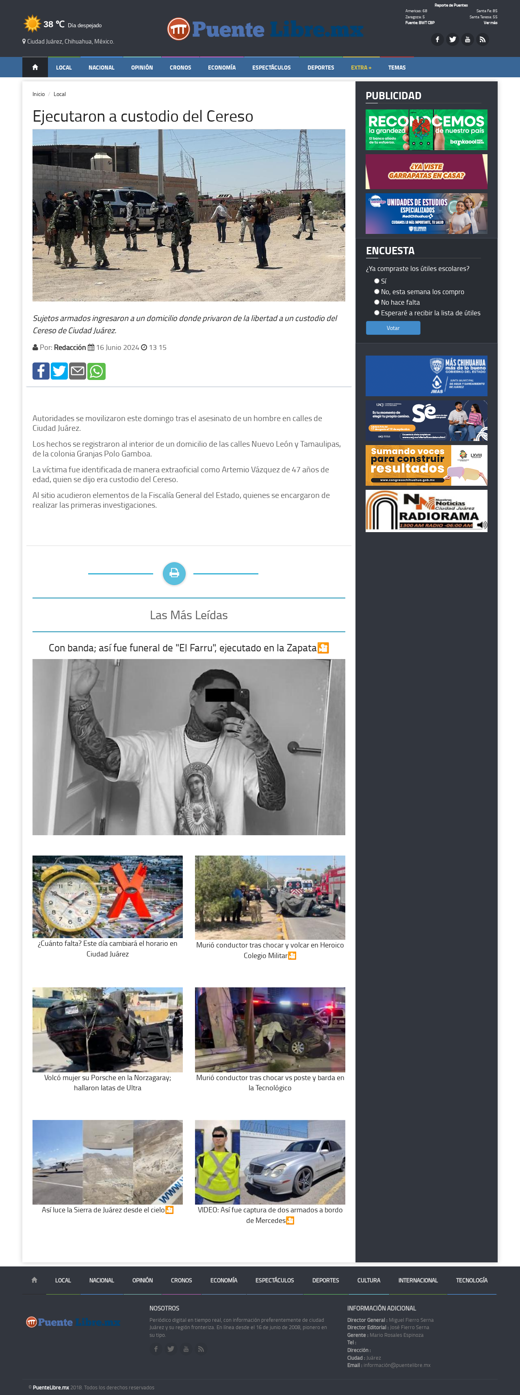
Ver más (491, 22)
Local (64, 67)
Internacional (418, 1280)
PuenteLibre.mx (51, 1387)
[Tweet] (59, 370)
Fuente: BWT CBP (420, 22)
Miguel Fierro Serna (390, 1319)
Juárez (364, 1357)
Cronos (180, 67)
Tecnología (472, 1280)
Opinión (142, 67)
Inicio (38, 94)
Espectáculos (271, 67)
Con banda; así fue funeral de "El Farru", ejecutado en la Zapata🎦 (189, 647)
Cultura (369, 1280)
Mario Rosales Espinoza (385, 1334)
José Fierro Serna (388, 1327)
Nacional (102, 67)
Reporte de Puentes (451, 5)
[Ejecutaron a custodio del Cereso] (41, 370)
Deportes (321, 67)
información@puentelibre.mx (389, 1365)
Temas (397, 67)
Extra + (361, 67)
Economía (222, 67)
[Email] (77, 370)
